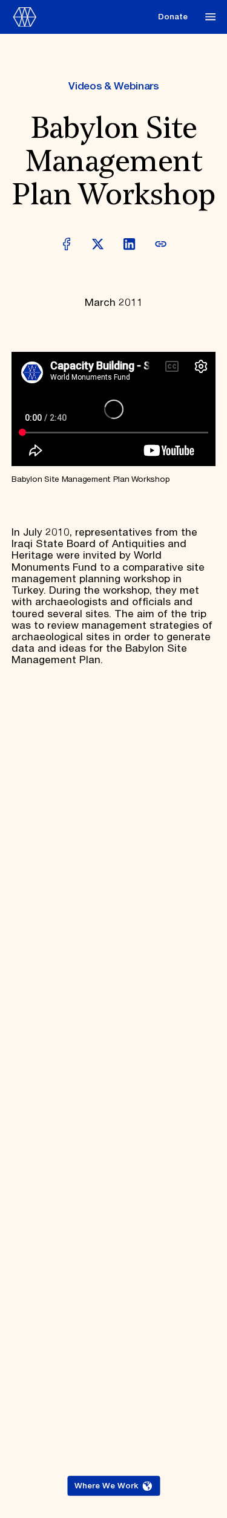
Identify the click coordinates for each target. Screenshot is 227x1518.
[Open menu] (210, 16)
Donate (173, 17)
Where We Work (106, 1486)
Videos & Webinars (113, 86)
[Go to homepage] (81, 17)
